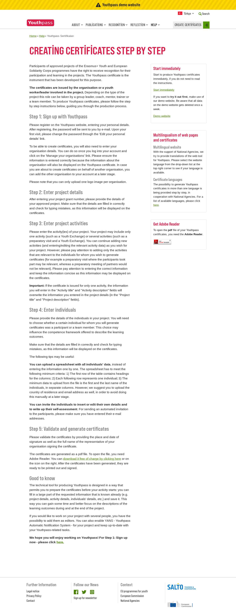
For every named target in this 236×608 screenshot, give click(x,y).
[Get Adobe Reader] (178, 241)
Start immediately (163, 89)
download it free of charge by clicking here (92, 458)
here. (60, 542)
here (156, 205)
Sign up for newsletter (85, 598)
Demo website (161, 116)
